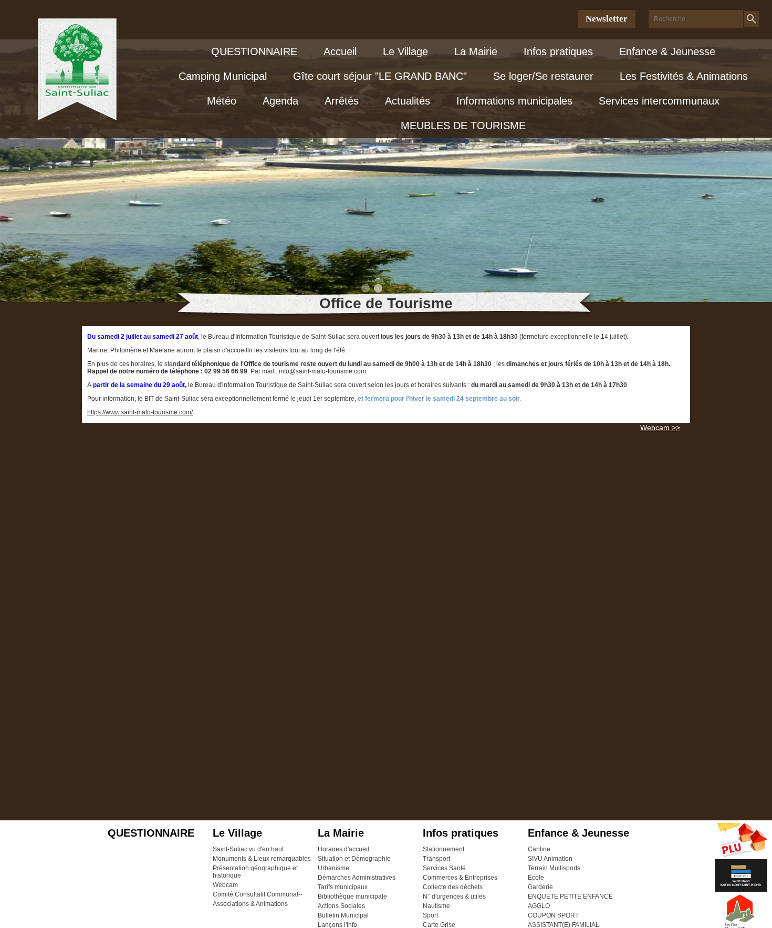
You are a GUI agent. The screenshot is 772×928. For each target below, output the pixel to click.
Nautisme (436, 906)
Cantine (539, 849)
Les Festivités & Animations (684, 76)
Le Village (405, 51)
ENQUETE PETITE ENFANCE (570, 896)
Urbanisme (333, 868)
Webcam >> (660, 427)
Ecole (536, 877)
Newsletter (607, 19)
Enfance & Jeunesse (667, 51)
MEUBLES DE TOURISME (463, 125)
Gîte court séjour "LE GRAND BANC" (380, 76)
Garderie (540, 887)
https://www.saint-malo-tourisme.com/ (140, 412)
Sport (430, 915)
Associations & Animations (250, 904)
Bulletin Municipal (343, 915)
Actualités (407, 101)
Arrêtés (342, 101)
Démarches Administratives (356, 877)
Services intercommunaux (659, 101)
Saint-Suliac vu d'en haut (248, 849)
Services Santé (444, 868)
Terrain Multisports (554, 868)
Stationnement (443, 849)
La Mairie (475, 51)
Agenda (280, 101)
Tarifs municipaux (343, 887)
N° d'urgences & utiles (454, 896)
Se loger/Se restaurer (543, 76)
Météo (221, 101)
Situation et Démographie (354, 858)
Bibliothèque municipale (352, 896)
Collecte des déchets (453, 887)
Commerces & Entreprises (460, 877)
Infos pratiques (558, 51)
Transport (436, 858)
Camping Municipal (223, 76)
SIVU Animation (550, 858)
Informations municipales (514, 101)
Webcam (225, 885)
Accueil (340, 51)
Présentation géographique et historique (255, 871)
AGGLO (539, 906)
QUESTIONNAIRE (254, 51)
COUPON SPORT (553, 915)
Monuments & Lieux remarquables (262, 858)
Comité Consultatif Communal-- (257, 894)
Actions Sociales (341, 906)
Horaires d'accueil (343, 849)
